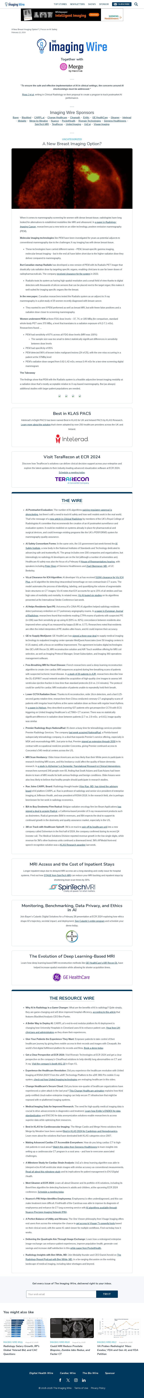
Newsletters (77, 4)
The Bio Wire (90, 1373)
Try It (107, 1294)
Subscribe (124, 4)
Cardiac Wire (68, 1373)
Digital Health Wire (41, 1373)
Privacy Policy (98, 1388)
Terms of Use (81, 1388)
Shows (92, 4)
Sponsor (104, 4)
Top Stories (60, 4)
